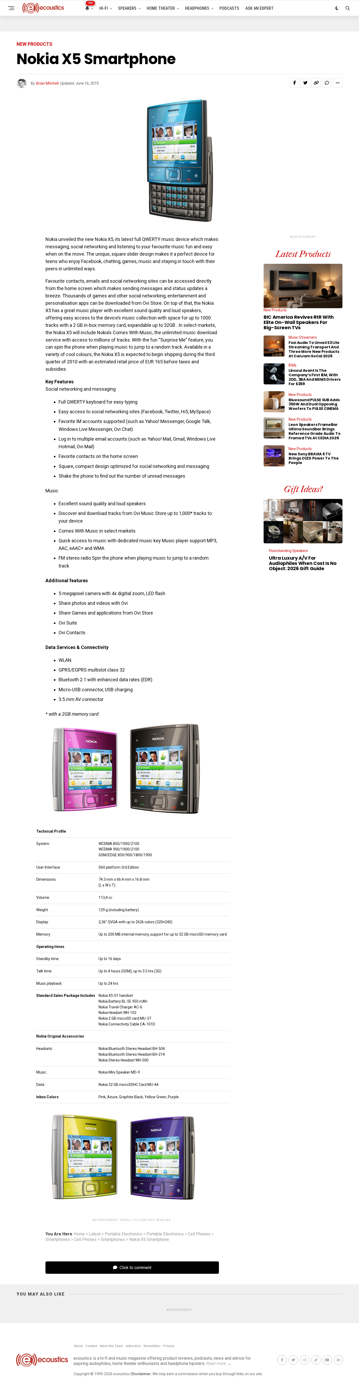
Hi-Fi (103, 8)
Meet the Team (111, 1346)
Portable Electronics (123, 1234)
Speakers (127, 8)
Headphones (197, 8)
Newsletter (152, 1346)
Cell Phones (199, 1234)
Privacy (168, 1346)
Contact (91, 1346)
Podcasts (229, 8)
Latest (95, 1234)
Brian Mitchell (47, 83)
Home (79, 1234)
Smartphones (57, 1240)
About (78, 1346)
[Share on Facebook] (294, 82)
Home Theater (161, 8)
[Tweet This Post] (305, 82)
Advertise (133, 1346)
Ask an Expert (259, 8)
